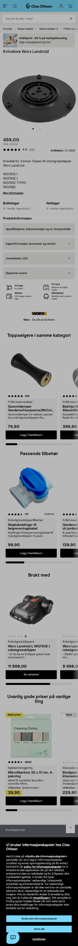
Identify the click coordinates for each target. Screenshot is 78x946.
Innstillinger (39, 939)
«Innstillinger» (41, 898)
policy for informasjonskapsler (43, 867)
